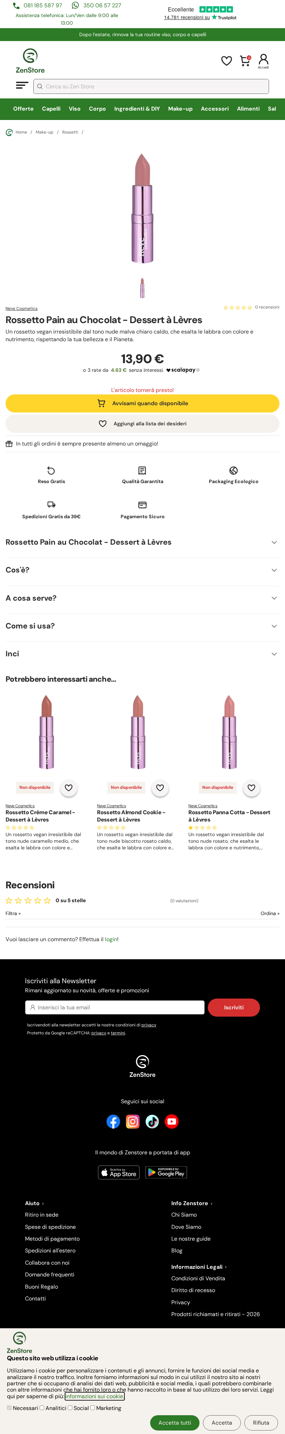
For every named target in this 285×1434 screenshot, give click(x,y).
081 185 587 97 (43, 5)
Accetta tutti (174, 1422)
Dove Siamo (186, 1227)
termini (118, 1033)
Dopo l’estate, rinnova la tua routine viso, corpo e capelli (142, 34)
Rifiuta (261, 1422)
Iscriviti (234, 1007)
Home (21, 132)
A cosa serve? (31, 598)
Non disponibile (34, 787)
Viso (75, 108)
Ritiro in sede (41, 1214)
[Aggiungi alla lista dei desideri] (69, 787)
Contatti (35, 1298)
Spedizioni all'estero (50, 1250)
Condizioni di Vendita (198, 1278)
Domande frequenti (49, 1274)
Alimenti (248, 108)
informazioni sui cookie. (94, 1396)
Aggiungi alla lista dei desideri (150, 423)
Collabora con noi (47, 1262)
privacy (148, 1025)
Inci (12, 654)
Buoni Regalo (41, 1286)
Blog (176, 1250)
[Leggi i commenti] (237, 307)
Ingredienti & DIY (137, 108)
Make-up (180, 108)
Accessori (215, 108)
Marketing (108, 1408)
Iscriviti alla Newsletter (87, 985)
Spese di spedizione (50, 1227)
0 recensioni (267, 307)
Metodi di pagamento (52, 1238)
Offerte (23, 108)
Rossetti (70, 132)
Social (81, 1408)
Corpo (97, 108)
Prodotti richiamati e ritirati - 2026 (215, 1314)
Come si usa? (30, 626)
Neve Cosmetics (22, 308)
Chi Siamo (184, 1214)
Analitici (56, 1408)
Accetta (222, 1422)
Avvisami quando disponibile (150, 403)
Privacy (180, 1302)
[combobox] (151, 86)
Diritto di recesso (193, 1290)
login (111, 939)
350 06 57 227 (102, 5)
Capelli (51, 108)
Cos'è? (18, 570)
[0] (245, 65)
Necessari (25, 1408)
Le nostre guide (191, 1238)
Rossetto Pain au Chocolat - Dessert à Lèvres (89, 542)
